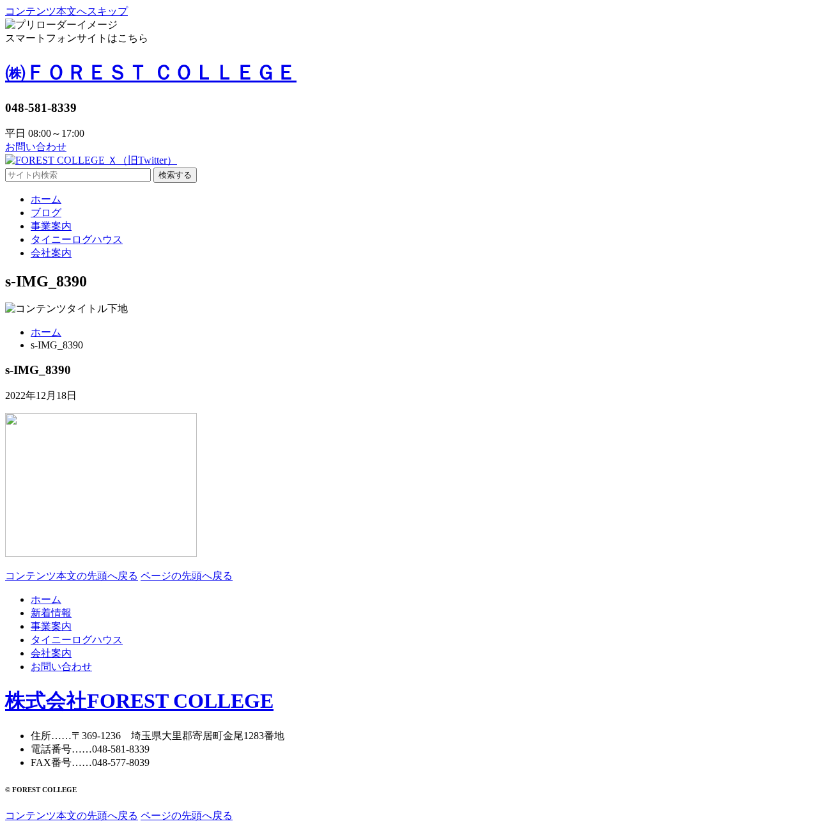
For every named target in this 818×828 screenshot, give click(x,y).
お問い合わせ (35, 146)
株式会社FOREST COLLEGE (139, 700)
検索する (175, 175)
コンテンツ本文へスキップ (66, 11)
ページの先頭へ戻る (187, 575)
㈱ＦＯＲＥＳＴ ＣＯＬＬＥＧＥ (151, 72)
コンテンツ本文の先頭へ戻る (71, 575)
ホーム (46, 332)
